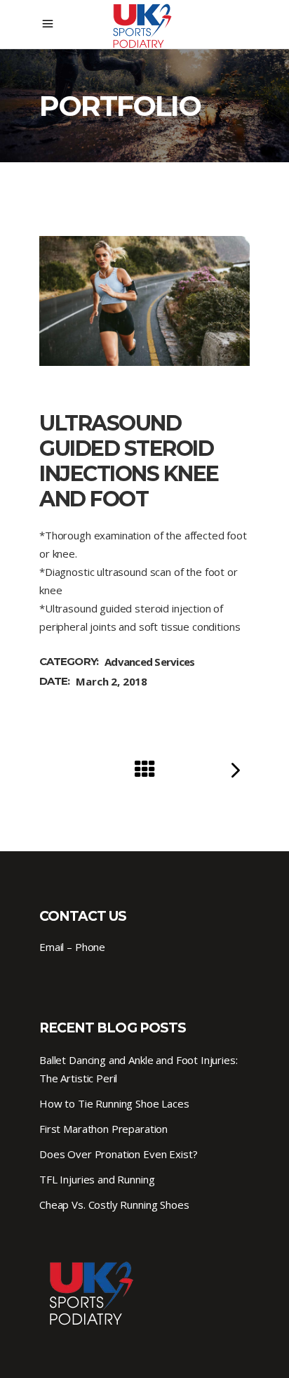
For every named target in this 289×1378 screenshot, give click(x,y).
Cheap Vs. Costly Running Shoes (114, 1204)
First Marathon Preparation (103, 1129)
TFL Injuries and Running (96, 1179)
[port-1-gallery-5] (144, 301)
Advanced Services (149, 662)
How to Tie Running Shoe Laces (114, 1103)
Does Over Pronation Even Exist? (118, 1154)
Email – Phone (72, 947)
